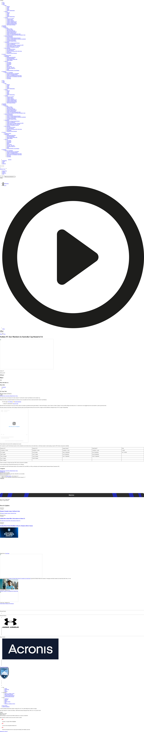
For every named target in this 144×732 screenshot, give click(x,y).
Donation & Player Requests (12, 53)
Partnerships (9, 64)
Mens (5, 5)
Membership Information (11, 57)
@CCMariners (10, 401)
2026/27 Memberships (11, 10)
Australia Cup (2, 471)
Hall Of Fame (9, 66)
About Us (6, 61)
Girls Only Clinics (10, 29)
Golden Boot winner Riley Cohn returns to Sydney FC (12, 518)
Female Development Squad (12, 23)
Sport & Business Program (9, 696)
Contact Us (6, 698)
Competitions (6, 120)
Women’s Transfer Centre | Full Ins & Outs (10, 511)
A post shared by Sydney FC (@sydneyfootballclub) (14, 440)
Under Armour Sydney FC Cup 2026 (13, 46)
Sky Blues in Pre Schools (11, 39)
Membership (6, 56)
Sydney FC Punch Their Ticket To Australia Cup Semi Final (20, 578)
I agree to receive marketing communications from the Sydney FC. (13, 477)
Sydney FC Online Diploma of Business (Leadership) (16, 38)
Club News (8, 395)
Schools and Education (8, 35)
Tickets (8, 9)
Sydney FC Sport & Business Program (13, 37)
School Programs (10, 36)
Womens (6, 11)
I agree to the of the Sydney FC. (10, 476)
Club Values (9, 62)
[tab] (72, 499)
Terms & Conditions (5, 706)
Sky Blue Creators (7, 55)
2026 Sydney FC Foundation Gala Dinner (14, 76)
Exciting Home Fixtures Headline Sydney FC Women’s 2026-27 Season (16, 525)
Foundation (4, 71)
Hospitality (4, 25)
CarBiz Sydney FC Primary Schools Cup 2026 (15, 45)
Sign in (6, 731)
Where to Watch (7, 701)
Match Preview (12, 395)
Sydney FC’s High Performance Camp (13, 33)
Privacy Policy (8, 476)
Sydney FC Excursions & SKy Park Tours (14, 51)
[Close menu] (1, 331)
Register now (2, 731)
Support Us (9, 77)
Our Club (4, 54)
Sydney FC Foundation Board (12, 74)
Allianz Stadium (9, 60)
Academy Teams (10, 19)
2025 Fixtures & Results (11, 24)
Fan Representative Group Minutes (13, 70)
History (8, 65)
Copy (1, 394)
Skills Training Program (11, 30)
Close (1, 177)
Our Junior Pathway (10, 50)
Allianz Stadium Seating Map (12, 59)
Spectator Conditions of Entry (9, 703)
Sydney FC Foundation (8, 72)
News (3, 2)
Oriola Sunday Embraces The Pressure (7, 603)
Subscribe (2, 478)
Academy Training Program (12, 21)
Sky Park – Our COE (10, 67)
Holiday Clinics (9, 28)
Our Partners (9, 52)
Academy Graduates (10, 20)
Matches (8, 6)
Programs (6, 27)
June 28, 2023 (15, 403)
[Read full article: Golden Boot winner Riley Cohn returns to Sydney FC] (10, 520)
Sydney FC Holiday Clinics (9, 693)
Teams (3, 4)
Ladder (8, 7)
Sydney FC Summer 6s (11, 44)
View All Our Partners (4, 667)
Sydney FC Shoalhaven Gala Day (13, 47)
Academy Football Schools (11, 22)
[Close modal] (1, 380)
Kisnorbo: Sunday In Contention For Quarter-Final (9, 591)
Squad (8, 8)
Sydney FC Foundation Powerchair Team (14, 75)
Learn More (9, 78)
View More (7, 553)
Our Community (7, 48)
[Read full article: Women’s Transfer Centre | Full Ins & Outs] (8, 513)
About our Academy (10, 18)
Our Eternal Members (10, 58)
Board (8, 69)
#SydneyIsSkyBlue (17, 401)
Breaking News (3, 395)
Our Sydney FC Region (11, 49)
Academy (6, 17)
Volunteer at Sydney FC (11, 68)
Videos (3, 3)
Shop (3, 173)
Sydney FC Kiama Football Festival (13, 121)
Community (4, 26)
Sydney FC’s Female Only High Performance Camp (16, 34)
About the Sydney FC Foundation (13, 73)
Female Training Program (11, 32)
